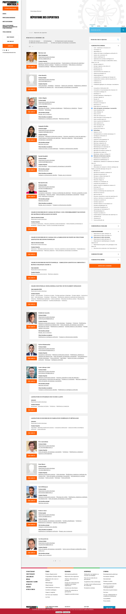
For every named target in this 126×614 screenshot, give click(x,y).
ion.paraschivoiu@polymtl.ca (46, 544)
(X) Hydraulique (48, 41)
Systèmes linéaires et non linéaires (73, 326)
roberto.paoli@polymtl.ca (45, 516)
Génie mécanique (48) (99, 124)
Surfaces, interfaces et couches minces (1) (104, 198)
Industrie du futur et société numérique (48, 148)
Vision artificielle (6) (99, 220)
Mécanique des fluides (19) (100, 148)
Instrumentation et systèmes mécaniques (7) (105, 134)
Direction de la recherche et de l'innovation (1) (105, 248)
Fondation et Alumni (32, 582)
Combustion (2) (97, 80)
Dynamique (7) (97, 93)
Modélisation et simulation (70, 108)
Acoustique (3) (97, 49)
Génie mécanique (43, 85)
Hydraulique (48, 109)
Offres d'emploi (30, 589)
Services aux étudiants (52, 594)
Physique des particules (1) (100, 174)
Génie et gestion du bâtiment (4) (102, 121)
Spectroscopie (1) (98, 194)
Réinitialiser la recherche (105, 266)
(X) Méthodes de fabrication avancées (38, 42)
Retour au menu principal (10, 8)
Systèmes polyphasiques (56, 108)
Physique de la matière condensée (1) (103, 172)
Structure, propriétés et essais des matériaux (50, 63)
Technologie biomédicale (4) (101, 207)
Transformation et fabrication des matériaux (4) (106, 214)
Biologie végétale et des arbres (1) (102, 66)
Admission (10, 46)
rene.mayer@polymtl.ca (44, 470)
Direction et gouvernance (110, 590)
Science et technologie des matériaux (61, 192)
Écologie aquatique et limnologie (63, 295)
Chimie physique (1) (98, 75)
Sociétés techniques (51, 590)
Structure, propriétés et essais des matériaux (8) (106, 196)
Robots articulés (50, 477)
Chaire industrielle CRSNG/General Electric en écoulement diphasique (56, 286)
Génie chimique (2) (98, 112)
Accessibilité (106, 598)
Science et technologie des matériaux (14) (104, 190)
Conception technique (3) (100, 91)
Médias (28, 579)
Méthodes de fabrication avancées (59, 66)
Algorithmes (63, 358)
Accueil (4, 13)
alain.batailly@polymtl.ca (45, 81)
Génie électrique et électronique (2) (102, 117)
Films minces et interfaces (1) (101, 106)
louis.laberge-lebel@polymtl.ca (46, 373)
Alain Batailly (43, 75)
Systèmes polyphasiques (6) (100, 205)
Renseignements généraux (110, 574)
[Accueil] (10, 3)
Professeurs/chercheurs (9, 17)
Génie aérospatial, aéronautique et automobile (66, 87)
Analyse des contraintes (67, 85)
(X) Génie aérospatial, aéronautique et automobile (63, 42)
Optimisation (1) (98, 165)
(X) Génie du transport (34, 41)
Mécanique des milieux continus (68, 298)
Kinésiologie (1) (97, 137)
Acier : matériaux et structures (46, 196)
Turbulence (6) (97, 216)
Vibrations (57, 85)
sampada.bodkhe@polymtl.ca (46, 132)
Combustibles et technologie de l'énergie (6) (105, 77)
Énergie (80, 108)
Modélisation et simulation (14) (101, 157)
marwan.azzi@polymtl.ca (45, 58)
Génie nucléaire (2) (98, 126)
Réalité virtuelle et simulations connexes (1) (104, 185)
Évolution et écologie (49, 295)
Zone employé (10, 41)
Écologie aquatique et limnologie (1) (102, 95)
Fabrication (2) (97, 104)
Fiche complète (31, 66)
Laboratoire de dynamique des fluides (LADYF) (47, 397)
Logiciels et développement (45, 453)
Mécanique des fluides (44, 108)
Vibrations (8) (97, 218)
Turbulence (64, 300)
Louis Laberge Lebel (44, 367)
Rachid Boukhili (43, 156)
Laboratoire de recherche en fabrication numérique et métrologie (55, 418)
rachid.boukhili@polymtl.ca (45, 162)
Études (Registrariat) (51, 574)
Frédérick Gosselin (44, 313)
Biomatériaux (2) (98, 68)
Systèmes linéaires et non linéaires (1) (103, 203)
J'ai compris (58, 612)
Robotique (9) (97, 187)
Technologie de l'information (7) (102, 209)
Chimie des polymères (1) (100, 73)
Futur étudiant (30, 571)
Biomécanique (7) (98, 69)
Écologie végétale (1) (99, 97)
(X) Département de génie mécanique (64, 41)
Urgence (28, 587)
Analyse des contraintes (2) (100, 55)
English (123, 26)
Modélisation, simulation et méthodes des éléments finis (71, 297)
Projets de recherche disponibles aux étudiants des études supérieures (10, 27)
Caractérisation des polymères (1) (102, 71)
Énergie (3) (96, 99)
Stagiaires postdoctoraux (72, 594)
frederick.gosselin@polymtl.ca (46, 318)
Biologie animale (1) (98, 64)
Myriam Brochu (43, 182)
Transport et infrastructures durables (68, 148)
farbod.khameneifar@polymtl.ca (47, 350)
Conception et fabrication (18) (101, 88)
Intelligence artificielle (57, 359)
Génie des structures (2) (100, 115)
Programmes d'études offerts (53, 576)
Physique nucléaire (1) (99, 178)
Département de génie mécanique (47, 57)
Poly (92, 26)
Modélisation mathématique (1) (101, 159)
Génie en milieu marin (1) (100, 119)
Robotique (47, 359)
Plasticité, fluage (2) (99, 179)
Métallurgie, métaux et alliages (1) (102, 154)
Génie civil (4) (97, 113)
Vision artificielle (54, 358)
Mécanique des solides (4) (100, 152)
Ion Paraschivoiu (43, 539)
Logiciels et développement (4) (101, 139)
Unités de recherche (7, 21)
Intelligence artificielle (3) (100, 135)
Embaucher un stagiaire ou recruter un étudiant (91, 574)
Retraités (29, 584)
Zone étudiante (10, 37)
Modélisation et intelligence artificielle (48, 118)
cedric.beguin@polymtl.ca (45, 103)
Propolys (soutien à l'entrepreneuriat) (108, 586)
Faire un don (109, 608)
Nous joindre (106, 601)
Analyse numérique (55, 298)
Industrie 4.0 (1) (98, 132)
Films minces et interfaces (75, 64)
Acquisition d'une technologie (92, 581)
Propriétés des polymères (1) (101, 183)
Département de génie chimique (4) (102, 233)
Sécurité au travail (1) (99, 192)
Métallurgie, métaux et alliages (46, 64)
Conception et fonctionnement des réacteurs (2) (105, 90)
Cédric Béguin (43, 98)
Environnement (39, 295)
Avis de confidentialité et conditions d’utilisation (110, 595)
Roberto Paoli (43, 510)
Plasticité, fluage (51, 194)
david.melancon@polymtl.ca (46, 492)
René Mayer (42, 464)
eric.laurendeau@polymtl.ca (46, 447)
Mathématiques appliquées (43, 298)
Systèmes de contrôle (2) (100, 200)
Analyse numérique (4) (99, 57)
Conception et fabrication (45, 192)
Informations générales (71, 574)
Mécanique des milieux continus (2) (102, 150)
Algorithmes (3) (98, 51)
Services (105, 592)
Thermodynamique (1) (99, 211)
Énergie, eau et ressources (45, 114)
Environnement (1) (98, 101)
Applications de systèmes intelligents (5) (104, 58)
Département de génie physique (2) (102, 239)
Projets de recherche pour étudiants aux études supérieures (72, 584)
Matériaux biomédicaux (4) (100, 141)
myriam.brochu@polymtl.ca (45, 188)
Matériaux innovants (64, 118)
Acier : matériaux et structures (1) (102, 47)
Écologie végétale (76, 295)
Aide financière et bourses (53, 587)
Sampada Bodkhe (43, 126)
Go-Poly (48, 597)
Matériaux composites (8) (100, 143)
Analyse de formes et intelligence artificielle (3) (105, 53)
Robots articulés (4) (99, 189)
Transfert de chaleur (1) (99, 212)
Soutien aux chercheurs (71, 588)
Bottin (98, 26)
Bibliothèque (49, 582)
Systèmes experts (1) (99, 201)
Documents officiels (108, 576)
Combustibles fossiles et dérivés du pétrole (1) (105, 79)
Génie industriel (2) (98, 123)
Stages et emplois (50, 592)
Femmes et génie (107, 581)
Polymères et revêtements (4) (101, 181)
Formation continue (89, 588)
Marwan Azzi (42, 53)
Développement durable (110, 583)
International (107, 579)
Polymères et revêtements (61, 64)
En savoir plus (66, 612)
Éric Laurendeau (43, 441)
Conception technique (44, 66)
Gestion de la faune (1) (99, 128)
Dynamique (51, 85)
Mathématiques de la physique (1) (102, 146)
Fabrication (41, 136)
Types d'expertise (7, 32)
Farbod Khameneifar (44, 344)
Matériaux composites (67, 138)
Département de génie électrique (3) (103, 235)
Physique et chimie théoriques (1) (102, 176)
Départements (49, 585)
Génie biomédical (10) (99, 110)
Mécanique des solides (62, 497)
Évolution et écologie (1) (100, 102)
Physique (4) (97, 170)
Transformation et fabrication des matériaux (73, 63)
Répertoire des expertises (72, 576)
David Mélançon (43, 486)
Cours (105, 26)
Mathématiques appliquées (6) (101, 145)
